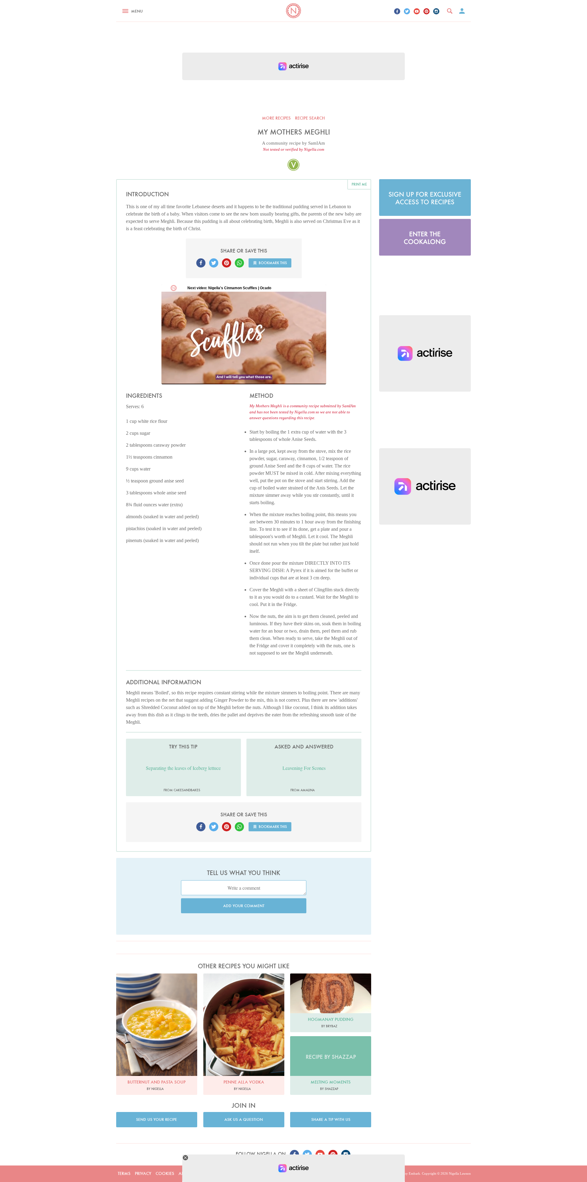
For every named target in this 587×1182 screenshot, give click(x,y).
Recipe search (310, 118)
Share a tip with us (330, 1119)
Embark (414, 1173)
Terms (124, 1173)
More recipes (276, 118)
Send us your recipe (156, 1119)
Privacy (143, 1173)
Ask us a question (243, 1119)
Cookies (165, 1173)
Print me (359, 184)
